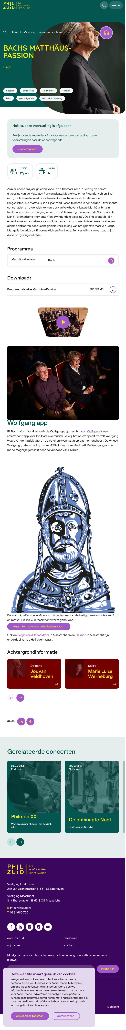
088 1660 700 (19, 912)
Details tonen (65, 1016)
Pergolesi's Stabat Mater (33, 635)
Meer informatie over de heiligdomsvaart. (39, 627)
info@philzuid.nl (20, 908)
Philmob (81, 635)
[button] (63, 322)
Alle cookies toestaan (29, 1016)
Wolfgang (93, 431)
